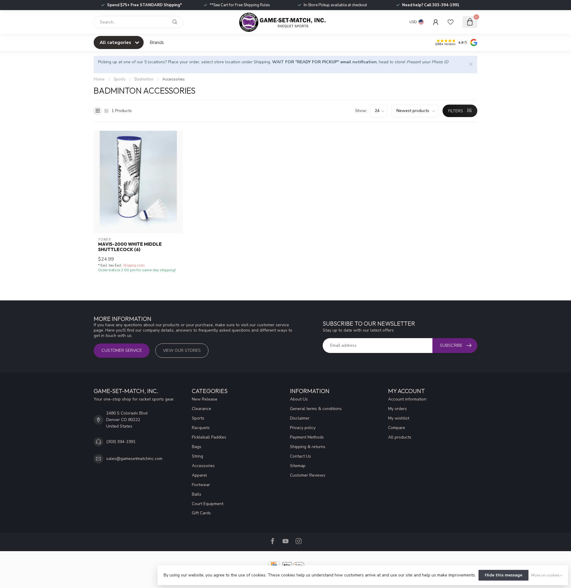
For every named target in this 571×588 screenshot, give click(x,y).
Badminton (143, 79)
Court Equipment (207, 504)
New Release (204, 399)
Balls (196, 494)
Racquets (201, 428)
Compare (396, 428)
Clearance (201, 409)
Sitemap (297, 466)
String (197, 456)
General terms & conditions (316, 409)
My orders (397, 409)
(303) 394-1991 (121, 441)
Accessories (173, 79)
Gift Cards (201, 513)
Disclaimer (300, 418)
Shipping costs (134, 265)
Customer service (121, 350)
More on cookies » (546, 575)
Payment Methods (307, 437)
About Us (299, 399)
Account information (407, 399)
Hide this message (503, 575)
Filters (456, 111)
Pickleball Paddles (209, 437)
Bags (196, 447)
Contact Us (300, 456)
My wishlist (398, 418)
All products (399, 437)
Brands (157, 42)
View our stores (182, 350)
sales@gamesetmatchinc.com (134, 458)
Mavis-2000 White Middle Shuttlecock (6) (130, 247)
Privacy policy (303, 428)
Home (99, 79)
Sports (120, 79)
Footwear (201, 485)
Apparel (199, 475)
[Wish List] (451, 22)
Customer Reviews (307, 475)
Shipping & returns (307, 447)
